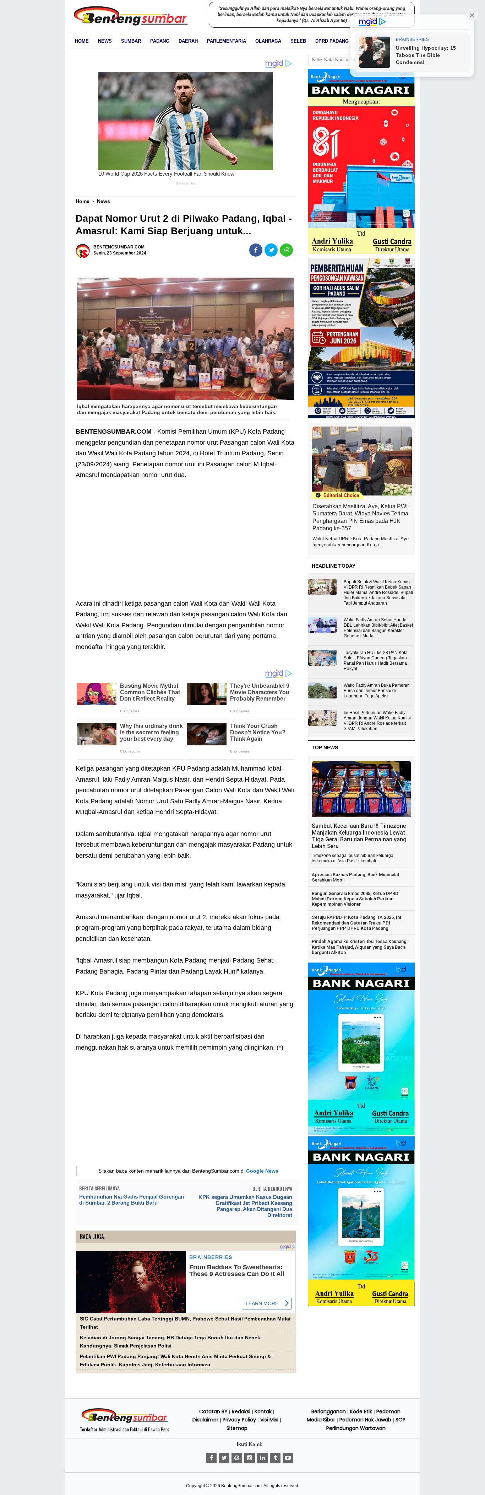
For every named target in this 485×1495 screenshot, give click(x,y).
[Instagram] (249, 1458)
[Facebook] (211, 1458)
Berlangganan (328, 1411)
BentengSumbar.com (241, 1485)
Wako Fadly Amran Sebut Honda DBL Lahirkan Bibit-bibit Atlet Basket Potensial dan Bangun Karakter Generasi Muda (378, 627)
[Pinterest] (236, 1458)
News (105, 41)
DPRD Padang (332, 41)
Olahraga (268, 41)
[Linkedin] (262, 1458)
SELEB (298, 41)
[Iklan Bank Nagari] (361, 1133)
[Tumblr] (275, 1458)
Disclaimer (205, 1419)
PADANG (159, 41)
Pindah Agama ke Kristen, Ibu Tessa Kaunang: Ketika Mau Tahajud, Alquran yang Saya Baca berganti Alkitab (360, 947)
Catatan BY (213, 1411)
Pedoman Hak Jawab (365, 1419)
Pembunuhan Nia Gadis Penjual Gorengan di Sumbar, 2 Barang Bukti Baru (131, 1200)
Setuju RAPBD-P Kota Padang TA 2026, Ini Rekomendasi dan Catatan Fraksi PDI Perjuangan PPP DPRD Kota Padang (356, 923)
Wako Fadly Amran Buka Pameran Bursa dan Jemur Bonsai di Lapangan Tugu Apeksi (377, 690)
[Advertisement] (186, 534)
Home (82, 41)
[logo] (124, 1421)
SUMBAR (131, 41)
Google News (262, 1171)
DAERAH (188, 41)
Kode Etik (361, 1411)
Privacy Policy (239, 1419)
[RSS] (288, 1458)
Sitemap (237, 1428)
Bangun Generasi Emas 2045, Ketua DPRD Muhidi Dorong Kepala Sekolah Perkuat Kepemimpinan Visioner (355, 899)
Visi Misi (269, 1419)
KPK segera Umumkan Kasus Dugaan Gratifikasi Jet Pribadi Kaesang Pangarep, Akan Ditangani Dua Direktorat (245, 1206)
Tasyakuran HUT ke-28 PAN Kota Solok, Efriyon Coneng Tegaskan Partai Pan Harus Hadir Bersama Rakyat (376, 660)
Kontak (263, 1411)
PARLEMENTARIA (226, 41)
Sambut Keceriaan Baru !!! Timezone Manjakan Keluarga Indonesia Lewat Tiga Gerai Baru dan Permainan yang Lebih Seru (359, 836)
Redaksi (241, 1411)
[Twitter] (224, 1458)
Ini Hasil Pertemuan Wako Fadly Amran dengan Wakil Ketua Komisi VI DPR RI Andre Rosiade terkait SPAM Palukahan (377, 720)
